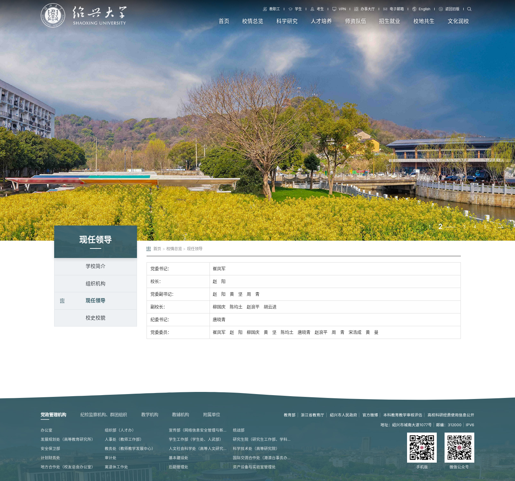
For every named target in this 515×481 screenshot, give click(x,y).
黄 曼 (372, 332)
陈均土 (236, 307)
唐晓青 (219, 319)
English (424, 9)
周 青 (253, 294)
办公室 (46, 430)
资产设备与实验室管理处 (254, 467)
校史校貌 (95, 318)
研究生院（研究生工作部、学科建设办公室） (262, 439)
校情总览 (252, 21)
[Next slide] (500, 227)
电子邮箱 (397, 9)
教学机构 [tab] (149, 414)
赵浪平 (253, 307)
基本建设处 (178, 458)
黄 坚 (236, 294)
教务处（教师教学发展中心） (130, 448)
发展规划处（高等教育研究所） (68, 439)
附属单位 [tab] (211, 414)
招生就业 (389, 21)
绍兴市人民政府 (343, 415)
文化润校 (458, 21)
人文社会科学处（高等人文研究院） (198, 448)
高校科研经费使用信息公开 (451, 415)
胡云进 (270, 307)
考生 (320, 9)
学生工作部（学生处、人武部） (196, 439)
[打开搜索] (469, 9)
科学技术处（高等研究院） (256, 448)
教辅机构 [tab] (180, 414)
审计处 (110, 458)
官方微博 (370, 415)
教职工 (274, 9)
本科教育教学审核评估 (402, 415)
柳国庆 (219, 307)
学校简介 (95, 266)
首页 (224, 21)
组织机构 (95, 283)
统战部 (239, 430)
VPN (342, 9)
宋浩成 (355, 332)
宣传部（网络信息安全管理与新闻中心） (198, 430)
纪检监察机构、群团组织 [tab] (103, 414)
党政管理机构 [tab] (53, 414)
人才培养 (321, 21)
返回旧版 (452, 9)
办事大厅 (368, 9)
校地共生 (424, 21)
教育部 (290, 415)
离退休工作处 (116, 467)
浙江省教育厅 (312, 415)
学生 (298, 9)
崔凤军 (219, 268)
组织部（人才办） (120, 430)
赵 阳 (219, 281)
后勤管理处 (178, 467)
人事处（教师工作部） (124, 439)
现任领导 (95, 300)
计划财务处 (50, 458)
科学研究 (287, 21)
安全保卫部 (50, 448)
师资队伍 (355, 21)
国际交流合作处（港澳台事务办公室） (262, 458)
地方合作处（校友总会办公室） (68, 467)
